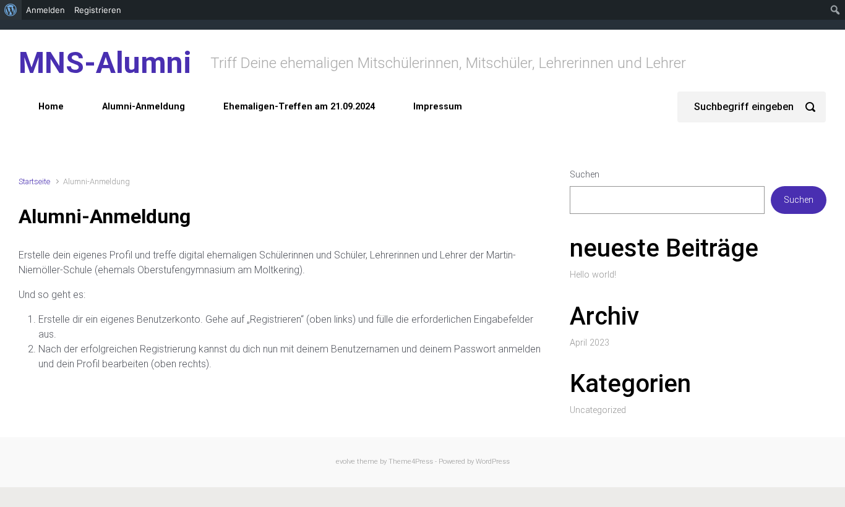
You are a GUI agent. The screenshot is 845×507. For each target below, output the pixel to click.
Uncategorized (598, 410)
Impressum (437, 106)
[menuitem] (11, 10)
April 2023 (589, 343)
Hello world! (593, 275)
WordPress (493, 462)
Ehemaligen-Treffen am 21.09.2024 (299, 106)
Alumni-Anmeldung (143, 106)
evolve (345, 462)
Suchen (584, 174)
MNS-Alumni (105, 62)
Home (51, 106)
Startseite (34, 181)
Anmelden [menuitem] (45, 10)
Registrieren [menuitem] (97, 10)
